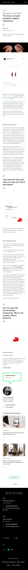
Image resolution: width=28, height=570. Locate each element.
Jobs (16, 538)
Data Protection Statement (9, 562)
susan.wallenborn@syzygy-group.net (11, 509)
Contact (7, 538)
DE (4, 549)
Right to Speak (21, 562)
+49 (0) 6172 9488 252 (11, 506)
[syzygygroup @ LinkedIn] (3, 545)
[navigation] (25, 2)
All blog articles (14, 477)
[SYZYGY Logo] (14, 493)
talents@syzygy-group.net (12, 526)
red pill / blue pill (10, 95)
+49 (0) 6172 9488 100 (11, 524)
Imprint (8, 565)
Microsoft (22, 132)
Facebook (8, 132)
